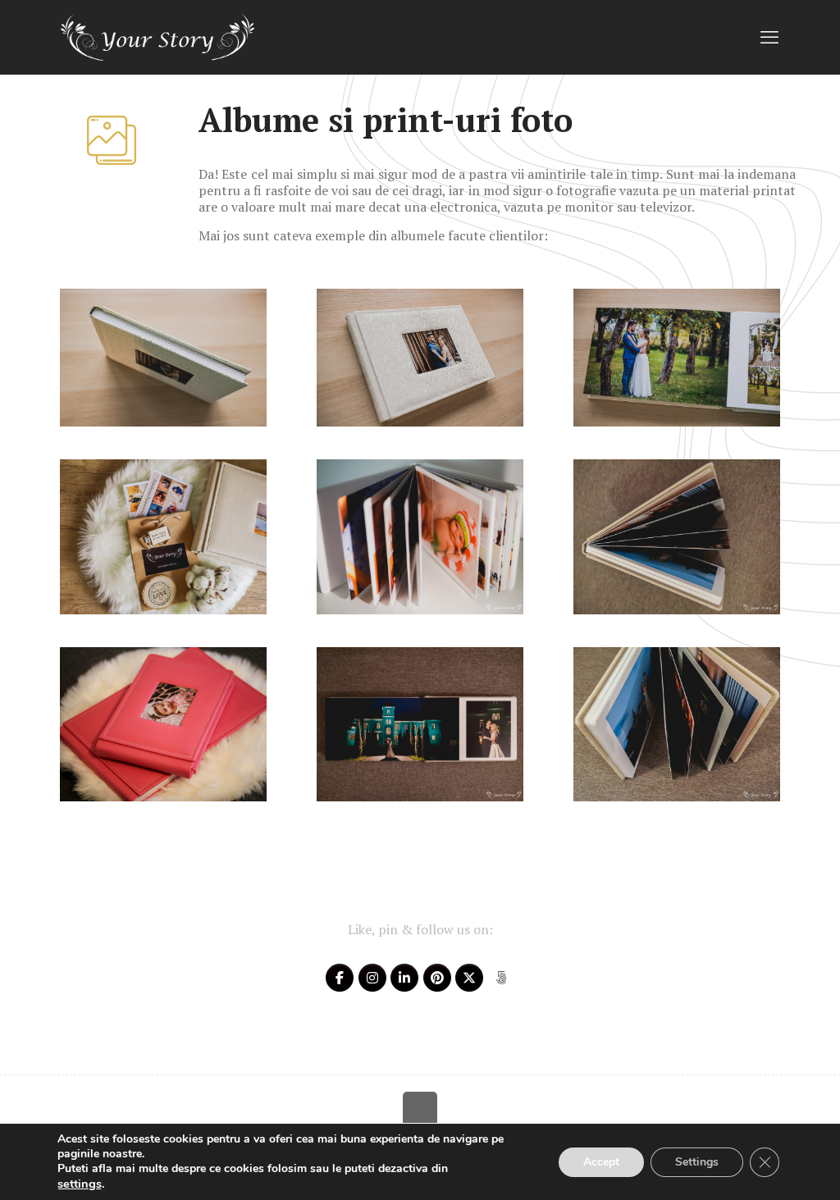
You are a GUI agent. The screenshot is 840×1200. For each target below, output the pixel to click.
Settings (697, 1162)
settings (79, 1183)
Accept (601, 1162)
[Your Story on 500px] (501, 978)
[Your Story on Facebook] (340, 978)
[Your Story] (157, 37)
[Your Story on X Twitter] (469, 978)
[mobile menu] (769, 37)
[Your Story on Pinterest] (437, 978)
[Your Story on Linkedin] (404, 978)
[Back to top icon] (420, 1109)
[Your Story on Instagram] (372, 978)
